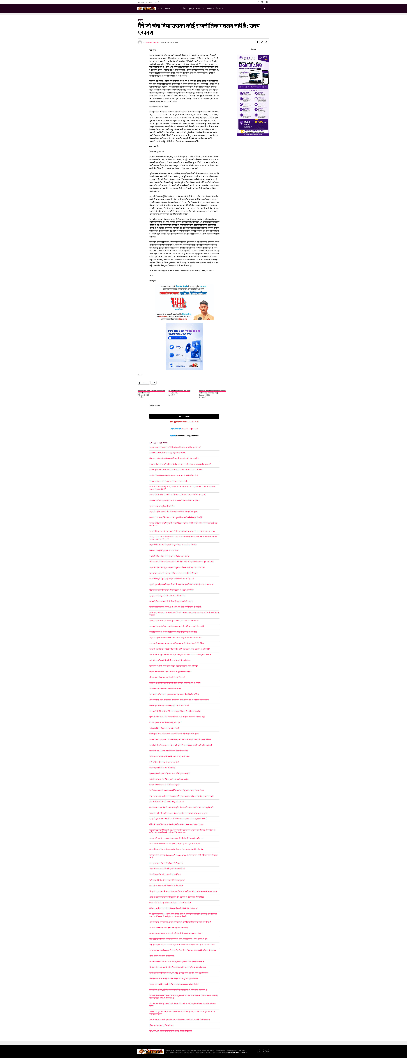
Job (174, 8)
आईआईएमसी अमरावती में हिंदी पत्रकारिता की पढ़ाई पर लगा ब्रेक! (169, 779)
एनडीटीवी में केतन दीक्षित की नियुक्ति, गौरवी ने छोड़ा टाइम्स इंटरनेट (169, 556)
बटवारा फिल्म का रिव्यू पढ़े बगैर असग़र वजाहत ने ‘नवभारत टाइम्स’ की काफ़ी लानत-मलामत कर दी (178, 990)
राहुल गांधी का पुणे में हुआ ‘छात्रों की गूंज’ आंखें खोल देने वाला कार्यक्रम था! (171, 579)
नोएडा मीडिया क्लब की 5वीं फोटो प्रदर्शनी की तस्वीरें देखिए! (167, 869)
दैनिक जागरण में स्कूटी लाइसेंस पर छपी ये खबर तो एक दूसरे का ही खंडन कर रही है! (174, 458)
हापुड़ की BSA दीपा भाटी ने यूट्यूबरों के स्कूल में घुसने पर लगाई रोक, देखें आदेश (173, 545)
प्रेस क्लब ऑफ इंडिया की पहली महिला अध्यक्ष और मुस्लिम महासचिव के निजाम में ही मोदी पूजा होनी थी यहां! (181, 796)
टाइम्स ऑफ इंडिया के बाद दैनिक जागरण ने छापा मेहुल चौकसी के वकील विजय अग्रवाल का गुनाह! (178, 813)
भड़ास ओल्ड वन (158, 2)
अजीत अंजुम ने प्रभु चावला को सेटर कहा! (161, 956)
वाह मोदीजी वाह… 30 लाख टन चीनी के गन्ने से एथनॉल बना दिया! (168, 751)
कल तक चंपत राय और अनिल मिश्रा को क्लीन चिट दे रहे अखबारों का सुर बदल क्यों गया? (175, 933)
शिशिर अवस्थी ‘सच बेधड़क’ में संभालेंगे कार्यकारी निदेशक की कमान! (169, 756)
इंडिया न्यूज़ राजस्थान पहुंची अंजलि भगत (161, 1025)
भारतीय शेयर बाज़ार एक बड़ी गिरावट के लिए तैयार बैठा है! (166, 886)
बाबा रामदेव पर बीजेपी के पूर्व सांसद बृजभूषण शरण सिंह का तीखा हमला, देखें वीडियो (173, 666)
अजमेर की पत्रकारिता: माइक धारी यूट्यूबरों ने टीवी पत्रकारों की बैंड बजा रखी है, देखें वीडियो (176, 897)
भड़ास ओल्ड (149, 2)
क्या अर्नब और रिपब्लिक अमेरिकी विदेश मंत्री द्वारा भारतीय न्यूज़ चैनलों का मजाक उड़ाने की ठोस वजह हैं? (180, 464)
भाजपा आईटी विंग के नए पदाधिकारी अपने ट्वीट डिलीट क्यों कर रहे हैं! (170, 903)
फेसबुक (183, 1050)
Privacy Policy (242, 1050)
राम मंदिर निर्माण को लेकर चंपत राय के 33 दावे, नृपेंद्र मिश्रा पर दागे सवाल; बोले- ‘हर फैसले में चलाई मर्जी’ (180, 745)
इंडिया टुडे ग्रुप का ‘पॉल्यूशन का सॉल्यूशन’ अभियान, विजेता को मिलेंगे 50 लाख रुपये (174, 621)
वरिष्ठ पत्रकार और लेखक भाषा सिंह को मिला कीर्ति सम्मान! (167, 677)
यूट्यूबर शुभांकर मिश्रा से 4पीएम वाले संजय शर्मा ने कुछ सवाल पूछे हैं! (169, 773)
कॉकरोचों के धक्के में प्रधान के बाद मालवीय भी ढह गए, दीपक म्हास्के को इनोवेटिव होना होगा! (176, 849)
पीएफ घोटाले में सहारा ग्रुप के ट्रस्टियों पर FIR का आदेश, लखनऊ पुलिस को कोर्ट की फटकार (177, 967)
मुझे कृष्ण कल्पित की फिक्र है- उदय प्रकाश (179, 391)
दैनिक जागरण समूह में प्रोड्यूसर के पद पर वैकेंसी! (164, 550)
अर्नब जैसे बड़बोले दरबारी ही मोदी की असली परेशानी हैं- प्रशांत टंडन (169, 660)
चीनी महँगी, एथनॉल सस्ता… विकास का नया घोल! (164, 762)
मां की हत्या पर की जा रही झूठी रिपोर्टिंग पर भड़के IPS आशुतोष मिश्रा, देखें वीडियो (173, 979)
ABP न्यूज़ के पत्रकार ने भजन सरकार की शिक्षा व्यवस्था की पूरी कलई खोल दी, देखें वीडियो (176, 643)
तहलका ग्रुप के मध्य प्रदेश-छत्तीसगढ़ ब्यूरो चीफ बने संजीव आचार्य (169, 705)
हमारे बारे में (212, 1050)
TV (179, 8)
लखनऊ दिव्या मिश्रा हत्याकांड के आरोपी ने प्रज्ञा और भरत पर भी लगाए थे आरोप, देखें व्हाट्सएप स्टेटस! (180, 740)
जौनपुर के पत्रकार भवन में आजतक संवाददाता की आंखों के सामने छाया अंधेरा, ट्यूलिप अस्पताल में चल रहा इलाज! (183, 891)
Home (160, 8)
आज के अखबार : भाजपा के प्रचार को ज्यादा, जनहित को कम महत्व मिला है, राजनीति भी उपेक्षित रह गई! (179, 1020)
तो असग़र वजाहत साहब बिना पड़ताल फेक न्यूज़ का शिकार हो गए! (168, 928)
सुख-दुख (191, 8)
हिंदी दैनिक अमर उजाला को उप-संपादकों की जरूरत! (165, 689)
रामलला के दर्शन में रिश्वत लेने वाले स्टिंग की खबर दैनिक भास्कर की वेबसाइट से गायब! (175, 447)
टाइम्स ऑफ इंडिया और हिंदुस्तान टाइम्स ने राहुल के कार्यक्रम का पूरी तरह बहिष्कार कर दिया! (177, 567)
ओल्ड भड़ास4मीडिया (221, 1050)
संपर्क (208, 1050)
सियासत (218, 8)
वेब (203, 8)
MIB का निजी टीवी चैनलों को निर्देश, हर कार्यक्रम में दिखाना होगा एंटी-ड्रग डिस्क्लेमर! (175, 711)
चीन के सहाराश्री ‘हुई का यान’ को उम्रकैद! (162, 768)
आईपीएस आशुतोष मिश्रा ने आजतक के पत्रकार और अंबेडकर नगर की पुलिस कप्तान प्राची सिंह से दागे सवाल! (182, 945)
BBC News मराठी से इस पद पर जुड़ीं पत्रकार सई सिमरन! (167, 453)
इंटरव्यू (198, 8)
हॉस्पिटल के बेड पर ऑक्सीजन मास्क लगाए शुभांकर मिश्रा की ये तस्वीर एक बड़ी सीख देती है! (176, 962)
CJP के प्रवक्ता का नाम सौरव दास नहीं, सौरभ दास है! (165, 723)
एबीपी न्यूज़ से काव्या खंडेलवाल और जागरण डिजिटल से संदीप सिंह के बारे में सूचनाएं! (174, 734)
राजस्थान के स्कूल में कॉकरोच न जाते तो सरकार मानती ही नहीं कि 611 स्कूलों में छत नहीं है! (176, 626)
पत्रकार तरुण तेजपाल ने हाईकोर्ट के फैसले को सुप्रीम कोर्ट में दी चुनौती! (170, 672)
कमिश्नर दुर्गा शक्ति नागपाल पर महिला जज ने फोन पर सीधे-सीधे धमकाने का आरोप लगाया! (176, 470)
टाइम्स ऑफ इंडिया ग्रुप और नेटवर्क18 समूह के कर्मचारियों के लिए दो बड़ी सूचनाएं (173, 512)
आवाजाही (168, 8)
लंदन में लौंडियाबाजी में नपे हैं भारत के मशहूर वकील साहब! (166, 802)
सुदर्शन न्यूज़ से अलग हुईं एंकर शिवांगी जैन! (161, 506)
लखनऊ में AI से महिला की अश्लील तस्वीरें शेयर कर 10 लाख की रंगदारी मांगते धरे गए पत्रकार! (177, 495)
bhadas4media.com (152, 42)
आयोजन (209, 8)
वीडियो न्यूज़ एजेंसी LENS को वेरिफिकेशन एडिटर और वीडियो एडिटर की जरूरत (173, 908)
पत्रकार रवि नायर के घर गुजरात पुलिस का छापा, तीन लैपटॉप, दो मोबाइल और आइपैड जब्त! (176, 838)
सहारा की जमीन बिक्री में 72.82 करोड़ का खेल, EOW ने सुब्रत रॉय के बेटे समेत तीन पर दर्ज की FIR (179, 649)
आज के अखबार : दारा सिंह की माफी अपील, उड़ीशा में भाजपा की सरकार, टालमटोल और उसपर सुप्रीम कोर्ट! (182, 807)
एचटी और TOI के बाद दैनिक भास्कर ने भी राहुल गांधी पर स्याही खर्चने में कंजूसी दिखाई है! (175, 517)
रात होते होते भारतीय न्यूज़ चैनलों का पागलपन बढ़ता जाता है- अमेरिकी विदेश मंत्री (173, 475)
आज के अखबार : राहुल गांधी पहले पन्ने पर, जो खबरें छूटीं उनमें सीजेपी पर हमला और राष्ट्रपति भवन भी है (180, 655)
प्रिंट (184, 8)
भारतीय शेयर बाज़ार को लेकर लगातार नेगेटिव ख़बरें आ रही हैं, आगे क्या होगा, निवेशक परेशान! (176, 790)
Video (173, 1050)
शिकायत (199, 1050)
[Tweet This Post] (262, 42)
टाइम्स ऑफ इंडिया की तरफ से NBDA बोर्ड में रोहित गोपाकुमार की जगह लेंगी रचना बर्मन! (175, 638)
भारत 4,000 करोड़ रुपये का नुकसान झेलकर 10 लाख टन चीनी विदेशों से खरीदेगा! (174, 694)
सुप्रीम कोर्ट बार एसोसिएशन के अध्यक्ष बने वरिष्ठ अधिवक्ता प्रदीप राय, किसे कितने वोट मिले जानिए (178, 973)
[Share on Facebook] (257, 42)
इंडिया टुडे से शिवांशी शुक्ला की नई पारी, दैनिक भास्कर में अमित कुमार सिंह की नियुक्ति (174, 683)
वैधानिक (204, 1050)
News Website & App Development (237, 1052)
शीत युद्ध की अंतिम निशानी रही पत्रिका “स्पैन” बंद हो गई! (166, 863)
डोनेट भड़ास (193, 1050)
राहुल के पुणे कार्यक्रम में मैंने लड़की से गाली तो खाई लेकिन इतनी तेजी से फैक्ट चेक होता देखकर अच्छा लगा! (181, 584)
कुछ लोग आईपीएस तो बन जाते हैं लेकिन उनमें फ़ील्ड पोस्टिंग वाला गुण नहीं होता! (173, 632)
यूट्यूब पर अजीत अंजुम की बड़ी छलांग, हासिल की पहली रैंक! (167, 596)
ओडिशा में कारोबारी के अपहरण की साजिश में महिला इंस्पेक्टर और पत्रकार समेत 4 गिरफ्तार (176, 824)
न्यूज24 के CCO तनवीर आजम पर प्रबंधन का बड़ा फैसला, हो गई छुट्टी (170, 1031)
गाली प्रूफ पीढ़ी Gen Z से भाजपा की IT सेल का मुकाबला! (167, 880)
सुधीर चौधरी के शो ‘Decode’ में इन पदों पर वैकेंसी (164, 728)
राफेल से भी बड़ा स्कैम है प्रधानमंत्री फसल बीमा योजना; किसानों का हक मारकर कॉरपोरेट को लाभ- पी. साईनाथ (182, 950)
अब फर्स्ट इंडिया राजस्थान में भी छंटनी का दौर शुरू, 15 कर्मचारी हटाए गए (171, 601)
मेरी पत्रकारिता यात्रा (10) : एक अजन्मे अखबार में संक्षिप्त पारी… (168, 481)
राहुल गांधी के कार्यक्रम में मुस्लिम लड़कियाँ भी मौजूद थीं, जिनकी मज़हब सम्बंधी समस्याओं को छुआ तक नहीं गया (182, 531)
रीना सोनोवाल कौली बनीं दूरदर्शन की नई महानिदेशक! (165, 874)
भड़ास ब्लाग (141, 2)
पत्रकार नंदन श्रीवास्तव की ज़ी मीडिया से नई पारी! (164, 785)
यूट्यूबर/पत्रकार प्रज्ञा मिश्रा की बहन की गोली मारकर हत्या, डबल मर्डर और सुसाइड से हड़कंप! (177, 819)
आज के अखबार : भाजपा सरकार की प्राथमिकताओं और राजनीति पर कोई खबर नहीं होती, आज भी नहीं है (180, 922)
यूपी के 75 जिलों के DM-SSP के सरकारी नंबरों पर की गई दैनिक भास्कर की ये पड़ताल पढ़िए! (177, 717)
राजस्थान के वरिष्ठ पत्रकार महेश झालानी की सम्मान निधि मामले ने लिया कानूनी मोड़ (174, 500)
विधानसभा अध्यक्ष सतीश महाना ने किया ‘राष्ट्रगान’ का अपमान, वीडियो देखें (171, 590)
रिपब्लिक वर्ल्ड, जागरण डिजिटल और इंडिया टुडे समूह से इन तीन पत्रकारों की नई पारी (174, 844)
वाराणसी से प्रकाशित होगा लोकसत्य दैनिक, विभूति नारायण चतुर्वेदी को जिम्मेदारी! (173, 573)
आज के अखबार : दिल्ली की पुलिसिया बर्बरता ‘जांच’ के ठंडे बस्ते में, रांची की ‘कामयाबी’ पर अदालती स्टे (179, 700)
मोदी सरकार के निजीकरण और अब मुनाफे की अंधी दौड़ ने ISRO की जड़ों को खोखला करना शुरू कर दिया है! (181, 562)
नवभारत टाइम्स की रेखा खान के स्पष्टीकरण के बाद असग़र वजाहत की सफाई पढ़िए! (174, 984)
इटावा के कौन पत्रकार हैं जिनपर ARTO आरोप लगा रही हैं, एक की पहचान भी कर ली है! (175, 607)
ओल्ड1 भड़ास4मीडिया (232, 1050)
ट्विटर (188, 1050)
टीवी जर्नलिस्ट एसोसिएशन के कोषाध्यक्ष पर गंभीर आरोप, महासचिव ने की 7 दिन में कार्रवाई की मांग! (178, 939)
